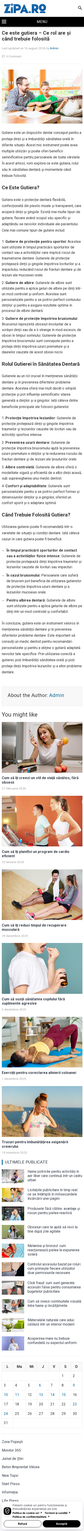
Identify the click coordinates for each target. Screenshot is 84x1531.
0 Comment (14, 56)
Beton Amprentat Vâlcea (20, 1467)
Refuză (22, 1523)
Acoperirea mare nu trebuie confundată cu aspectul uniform (52, 1340)
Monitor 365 (11, 1450)
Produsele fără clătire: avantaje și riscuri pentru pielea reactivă (54, 1210)
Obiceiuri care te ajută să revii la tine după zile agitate (53, 1229)
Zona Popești (12, 1442)
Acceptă (61, 1523)
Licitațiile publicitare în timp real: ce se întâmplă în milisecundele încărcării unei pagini (53, 1194)
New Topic (10, 1475)
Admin (54, 48)
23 (75, 1404)
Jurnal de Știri (12, 1459)
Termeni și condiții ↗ (58, 1513)
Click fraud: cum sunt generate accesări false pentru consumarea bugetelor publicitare (54, 1287)
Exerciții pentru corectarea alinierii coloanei (39, 1073)
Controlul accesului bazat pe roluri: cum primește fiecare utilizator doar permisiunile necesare (54, 1268)
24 (6, 1413)
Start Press (11, 1484)
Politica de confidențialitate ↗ (31, 1516)
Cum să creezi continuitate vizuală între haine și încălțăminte (54, 1303)
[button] (42, 22)
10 (6, 1395)
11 (17, 1395)
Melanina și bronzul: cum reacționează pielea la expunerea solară (53, 1250)
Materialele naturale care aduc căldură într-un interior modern (51, 1322)
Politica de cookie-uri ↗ (27, 1513)
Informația (10, 1492)
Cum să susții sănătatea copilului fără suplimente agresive (33, 1001)
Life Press (10, 1501)
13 (41, 1395)
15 (64, 1395)
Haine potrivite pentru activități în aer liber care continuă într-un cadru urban (55, 1175)
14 (52, 1395)
